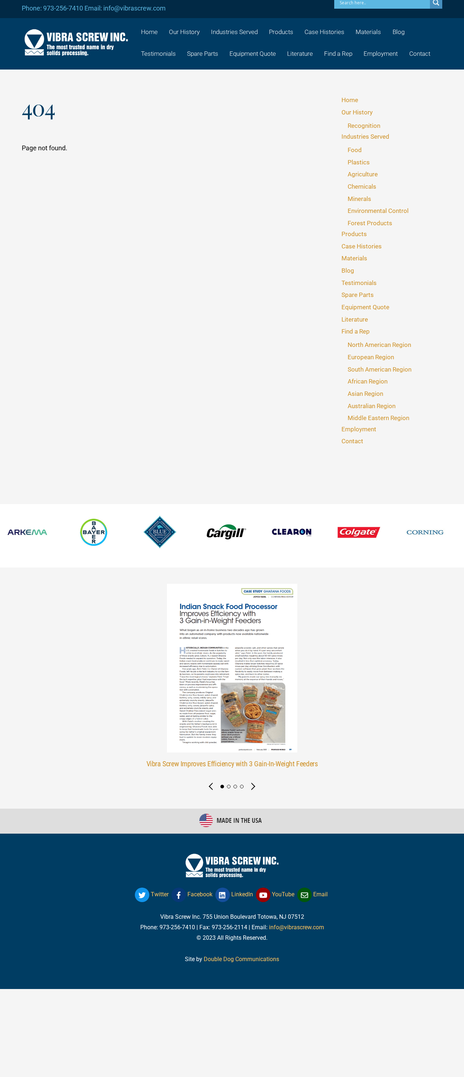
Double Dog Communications (241, 959)
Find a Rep (338, 53)
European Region (371, 357)
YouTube (282, 894)
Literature (300, 53)
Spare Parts (202, 53)
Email (320, 894)
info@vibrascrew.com (296, 927)
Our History (184, 31)
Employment (381, 53)
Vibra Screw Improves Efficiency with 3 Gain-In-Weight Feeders (232, 764)
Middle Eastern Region (378, 418)
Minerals (359, 198)
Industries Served (234, 31)
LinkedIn (241, 894)
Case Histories (324, 31)
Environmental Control (378, 210)
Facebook (199, 894)
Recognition (364, 125)
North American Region (379, 344)
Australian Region (371, 406)
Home (149, 31)
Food (355, 150)
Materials (368, 31)
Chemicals (362, 186)
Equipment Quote (252, 53)
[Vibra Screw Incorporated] (76, 51)
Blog (399, 31)
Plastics (359, 162)
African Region (368, 381)
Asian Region (365, 393)
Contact (419, 53)
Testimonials (158, 53)
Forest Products (370, 223)
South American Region (379, 369)
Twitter (159, 894)
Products (281, 31)
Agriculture (363, 174)
